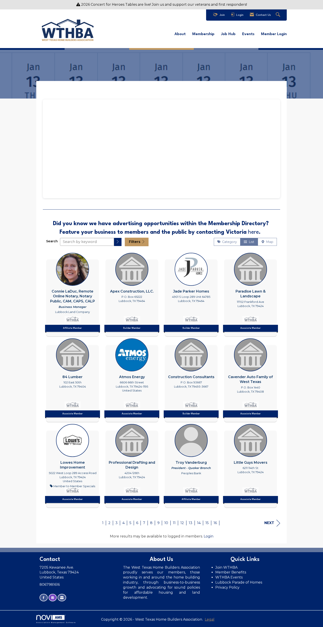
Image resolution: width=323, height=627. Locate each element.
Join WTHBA (226, 567)
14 (199, 523)
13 (190, 523)
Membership (203, 34)
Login (208, 536)
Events (248, 34)
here (253, 232)
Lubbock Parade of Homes (238, 582)
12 (182, 523)
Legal (209, 619)
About (180, 34)
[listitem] (72, 293)
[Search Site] (278, 15)
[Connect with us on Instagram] (53, 598)
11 (174, 523)
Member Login (274, 34)
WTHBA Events (229, 577)
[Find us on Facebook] (44, 598)
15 (207, 523)
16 (215, 523)
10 (166, 523)
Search (52, 241)
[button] (118, 242)
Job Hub (228, 34)
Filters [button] (135, 242)
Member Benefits (230, 572)
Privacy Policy (227, 587)
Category (228, 242)
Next (269, 523)
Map (268, 242)
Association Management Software (56, 622)
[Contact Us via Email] (62, 598)
